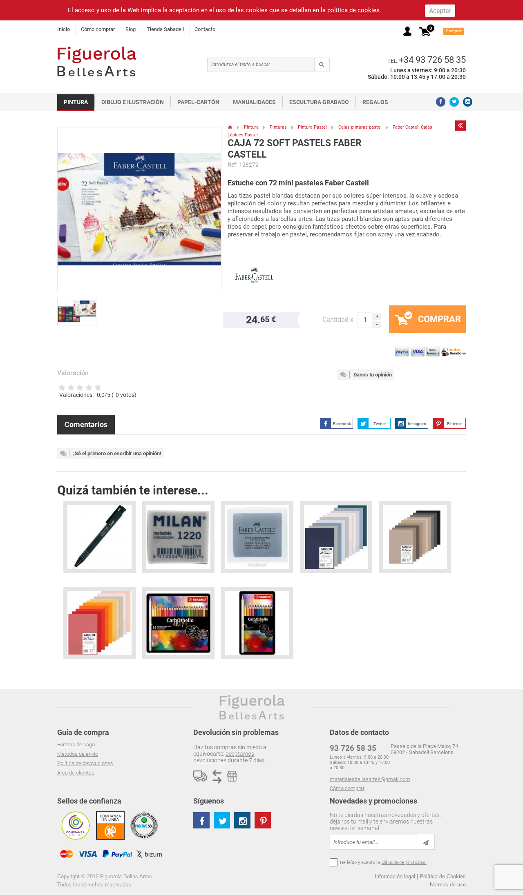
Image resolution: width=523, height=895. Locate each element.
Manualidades (254, 102)
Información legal (395, 876)
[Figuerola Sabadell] (96, 61)
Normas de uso (448, 885)
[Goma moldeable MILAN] (178, 537)
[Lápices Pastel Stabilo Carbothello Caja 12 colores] (257, 623)
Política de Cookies (443, 876)
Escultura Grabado (319, 102)
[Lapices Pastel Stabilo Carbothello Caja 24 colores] (178, 623)
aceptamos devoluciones (223, 757)
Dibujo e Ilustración (132, 102)
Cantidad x (337, 319)
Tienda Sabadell (165, 29)
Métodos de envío (77, 754)
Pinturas (278, 127)
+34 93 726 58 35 (432, 59)
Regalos (375, 102)
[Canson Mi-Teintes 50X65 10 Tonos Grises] (415, 537)
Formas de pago (76, 744)
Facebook (342, 423)
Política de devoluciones (85, 763)
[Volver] (460, 125)
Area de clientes (75, 773)
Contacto (204, 29)
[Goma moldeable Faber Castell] (257, 537)
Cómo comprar (98, 29)
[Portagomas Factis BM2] (99, 537)
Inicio (63, 29)
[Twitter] (454, 102)
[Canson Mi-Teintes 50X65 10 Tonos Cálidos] (99, 623)
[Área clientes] (407, 31)
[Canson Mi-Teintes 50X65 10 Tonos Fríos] (336, 537)
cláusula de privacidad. (404, 862)
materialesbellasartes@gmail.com (370, 779)
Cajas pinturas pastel (360, 127)
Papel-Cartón (198, 102)
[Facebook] (440, 102)
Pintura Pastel (312, 127)
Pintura (76, 102)
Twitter (379, 423)
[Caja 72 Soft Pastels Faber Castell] (79, 308)
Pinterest (455, 423)
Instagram (417, 423)
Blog (130, 29)
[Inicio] (230, 127)
